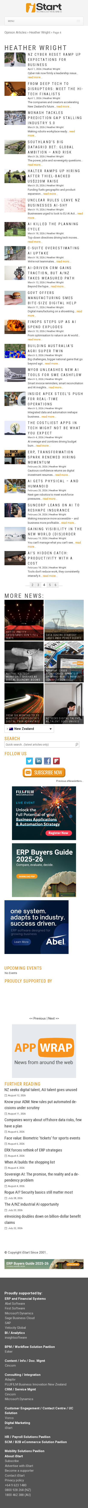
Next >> (53, 1018)
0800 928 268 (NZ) (18, 1490)
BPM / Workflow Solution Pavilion (30, 1347)
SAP (8, 1323)
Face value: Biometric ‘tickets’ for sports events (42, 1138)
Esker (9, 1351)
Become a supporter (19, 1471)
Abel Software (15, 1304)
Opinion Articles (15, 32)
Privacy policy (14, 1480)
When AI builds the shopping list (29, 1162)
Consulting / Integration (23, 1375)
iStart (8, 1428)
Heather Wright (39, 32)
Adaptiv (10, 1379)
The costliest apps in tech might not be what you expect (54, 428)
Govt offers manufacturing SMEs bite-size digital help (52, 298)
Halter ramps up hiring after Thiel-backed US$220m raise (54, 176)
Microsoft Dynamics (19, 1313)
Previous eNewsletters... (70, 781)
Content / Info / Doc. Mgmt (25, 1361)
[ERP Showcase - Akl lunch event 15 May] (44, 813)
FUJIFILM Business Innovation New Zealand (35, 1384)
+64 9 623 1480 (15, 1485)
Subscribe (12, 1461)
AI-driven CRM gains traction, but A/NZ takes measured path (51, 273)
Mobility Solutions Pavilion (24, 1451)
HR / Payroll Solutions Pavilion (27, 1437)
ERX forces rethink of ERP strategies (33, 1150)
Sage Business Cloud (20, 1318)
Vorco (9, 1418)
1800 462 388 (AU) (18, 1495)
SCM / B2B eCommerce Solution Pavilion (36, 1442)
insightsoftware (16, 1338)
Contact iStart (15, 1475)
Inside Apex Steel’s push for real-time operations (56, 399)
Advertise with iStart (19, 1466)
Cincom (10, 1365)
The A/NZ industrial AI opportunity (31, 1204)
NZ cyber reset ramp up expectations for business (54, 59)
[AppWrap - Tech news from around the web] (44, 1051)
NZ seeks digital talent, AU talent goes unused (40, 1089)
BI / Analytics (15, 1333)
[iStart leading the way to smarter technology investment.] (44, 9)
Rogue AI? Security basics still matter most (38, 1192)
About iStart (14, 1456)
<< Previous (37, 1018)
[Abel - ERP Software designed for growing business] (36, 903)
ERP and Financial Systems (25, 1299)
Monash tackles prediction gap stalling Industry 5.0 (55, 118)
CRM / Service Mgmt (20, 1389)
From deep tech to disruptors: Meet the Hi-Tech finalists (56, 89)
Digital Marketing (17, 1423)
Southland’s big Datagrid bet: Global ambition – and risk (51, 147)
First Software (15, 1308)
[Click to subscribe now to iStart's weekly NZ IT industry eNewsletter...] (44, 772)
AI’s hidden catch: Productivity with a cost (50, 558)
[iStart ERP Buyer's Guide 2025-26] (44, 870)
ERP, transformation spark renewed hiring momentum (52, 457)
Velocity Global (15, 1328)
